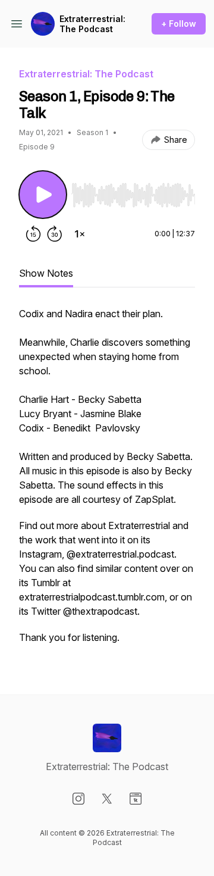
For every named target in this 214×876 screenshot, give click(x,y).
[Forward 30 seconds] (54, 234)
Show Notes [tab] (46, 273)
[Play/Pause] (43, 194)
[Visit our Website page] (135, 799)
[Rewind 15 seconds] (33, 234)
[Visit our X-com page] (107, 799)
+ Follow (178, 23)
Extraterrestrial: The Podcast (92, 24)
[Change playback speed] (80, 234)
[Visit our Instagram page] (78, 799)
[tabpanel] (107, 481)
